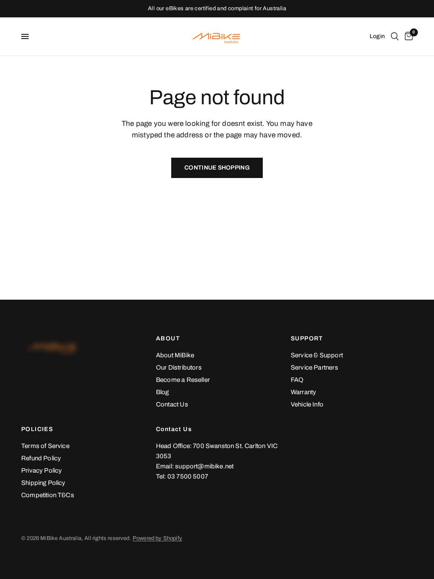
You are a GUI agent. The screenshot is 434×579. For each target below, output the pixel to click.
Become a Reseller (183, 379)
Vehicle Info (307, 404)
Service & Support (317, 355)
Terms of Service (45, 446)
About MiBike (175, 355)
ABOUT (168, 339)
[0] (407, 36)
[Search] (395, 36)
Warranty (303, 392)
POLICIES (37, 429)
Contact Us (172, 404)
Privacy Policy (41, 470)
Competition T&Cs (47, 495)
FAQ (297, 379)
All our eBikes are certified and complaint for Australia (217, 8)
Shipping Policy (43, 482)
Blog (162, 392)
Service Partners (314, 367)
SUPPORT (307, 339)
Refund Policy (41, 458)
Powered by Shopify (157, 538)
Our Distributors (179, 367)
